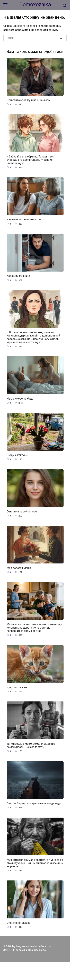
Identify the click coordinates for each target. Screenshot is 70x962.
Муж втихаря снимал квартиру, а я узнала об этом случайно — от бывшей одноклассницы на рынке (35, 863)
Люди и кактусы (17, 455)
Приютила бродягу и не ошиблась (28, 100)
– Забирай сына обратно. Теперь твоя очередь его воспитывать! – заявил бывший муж (30, 160)
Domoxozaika (35, 4)
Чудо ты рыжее (17, 687)
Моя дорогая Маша (19, 567)
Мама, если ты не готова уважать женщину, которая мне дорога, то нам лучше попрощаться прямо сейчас (34, 627)
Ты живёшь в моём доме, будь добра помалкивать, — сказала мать (31, 745)
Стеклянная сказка (18, 922)
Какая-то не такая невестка (24, 219)
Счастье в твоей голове (22, 511)
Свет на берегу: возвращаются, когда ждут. (34, 803)
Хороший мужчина (18, 275)
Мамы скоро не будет (20, 398)
